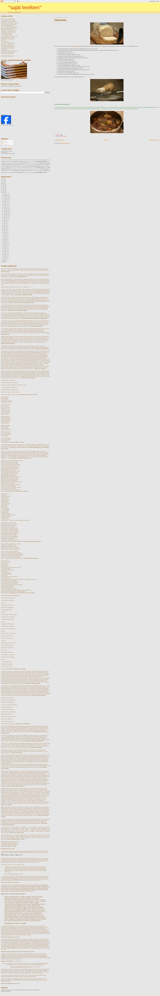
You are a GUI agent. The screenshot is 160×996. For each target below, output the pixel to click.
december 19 (6, 193)
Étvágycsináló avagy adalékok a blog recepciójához (11, 86)
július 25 (5, 220)
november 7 (6, 201)
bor (44, 159)
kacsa (24, 164)
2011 (4, 190)
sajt (41, 169)
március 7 (6, 247)
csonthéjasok (3, 161)
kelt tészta (46, 164)
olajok (8, 169)
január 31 (6, 254)
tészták (46, 170)
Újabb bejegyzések (59, 140)
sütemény (15, 170)
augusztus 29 (6, 213)
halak (4, 164)
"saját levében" (25, 7)
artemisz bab (17, 159)
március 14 (6, 245)
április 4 (5, 241)
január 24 (6, 255)
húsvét (15, 164)
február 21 (6, 250)
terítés (41, 170)
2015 (4, 184)
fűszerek (23, 163)
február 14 (6, 251)
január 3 (5, 258)
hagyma (48, 163)
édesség (14, 161)
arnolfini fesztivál (10, 159)
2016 (4, 183)
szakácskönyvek (30, 170)
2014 (4, 186)
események (39, 161)
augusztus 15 (6, 216)
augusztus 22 (6, 214)
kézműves (10, 166)
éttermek (48, 161)
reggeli (28, 169)
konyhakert (29, 166)
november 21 (6, 198)
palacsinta (17, 169)
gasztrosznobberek (76, 46)
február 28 (6, 248)
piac (21, 169)
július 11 (5, 223)
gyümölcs (41, 163)
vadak (30, 172)
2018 (4, 180)
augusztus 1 (6, 219)
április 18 (5, 238)
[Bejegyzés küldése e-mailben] (61, 134)
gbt (28, 163)
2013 (4, 187)
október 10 (6, 207)
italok (20, 164)
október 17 (6, 205)
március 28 (6, 242)
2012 (4, 189)
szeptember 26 (6, 208)
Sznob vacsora (60, 19)
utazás (13, 172)
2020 (4, 178)
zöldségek (39, 172)
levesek (24, 167)
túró (10, 172)
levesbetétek (18, 167)
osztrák (12, 169)
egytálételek (27, 161)
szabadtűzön (23, 170)
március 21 (6, 244)
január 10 (6, 257)
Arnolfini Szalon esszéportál (6, 151)
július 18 (5, 221)
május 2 (5, 233)
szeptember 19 (6, 210)
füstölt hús (17, 163)
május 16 (5, 230)
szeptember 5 (6, 211)
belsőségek (36, 159)
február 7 (5, 253)
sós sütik (3, 170)
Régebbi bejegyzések (154, 140)
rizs (32, 169)
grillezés (36, 163)
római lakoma (36, 169)
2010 (4, 192)
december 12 (6, 195)
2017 (4, 181)
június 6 (5, 227)
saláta (45, 169)
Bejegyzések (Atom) (65, 143)
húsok (59, 136)
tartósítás (37, 170)
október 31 (6, 202)
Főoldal (106, 140)
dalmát (9, 161)
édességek (21, 161)
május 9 (5, 232)
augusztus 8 (6, 217)
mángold (32, 167)
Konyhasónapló (4, 152)
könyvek (36, 166)
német (45, 167)
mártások (65, 136)
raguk (24, 169)
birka (41, 159)
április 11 (5, 239)
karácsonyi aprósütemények (36, 164)
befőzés (30, 159)
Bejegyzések (5, 141)
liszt (28, 167)
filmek (8, 163)
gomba (31, 163)
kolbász (15, 166)
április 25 (5, 236)
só (48, 169)
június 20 (5, 226)
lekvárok (8, 167)
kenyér (2, 166)
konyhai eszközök (21, 166)
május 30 (5, 229)
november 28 (6, 196)
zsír (47, 172)
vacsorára (25, 172)
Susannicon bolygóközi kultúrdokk (8, 153)
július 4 (5, 224)
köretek (61, 136)
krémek (47, 166)
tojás (2, 172)
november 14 (6, 199)
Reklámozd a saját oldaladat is (7, 124)
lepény (13, 167)
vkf (33, 172)
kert (6, 166)
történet (6, 172)
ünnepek (19, 172)
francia (12, 163)
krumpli (2, 167)
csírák (47, 159)
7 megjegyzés (57, 134)
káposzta (28, 164)
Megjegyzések (6, 143)
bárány (26, 159)
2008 (4, 261)
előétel (32, 161)
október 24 (6, 204)
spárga (11, 170)
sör (7, 170)
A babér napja (3, 159)
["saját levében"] (6, 123)
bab (22, 159)
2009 (4, 260)
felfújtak (4, 163)
